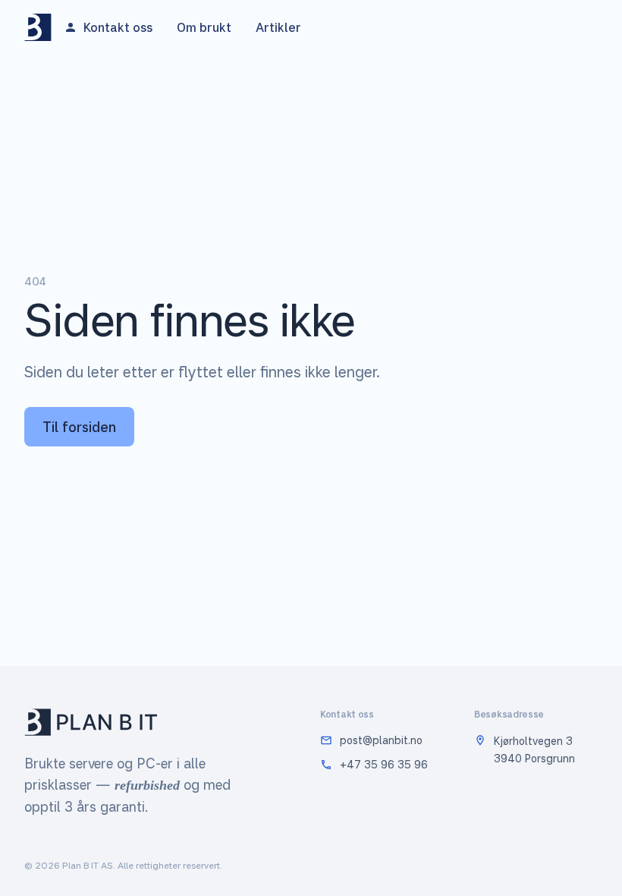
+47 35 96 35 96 (384, 764)
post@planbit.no (381, 740)
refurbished (147, 785)
